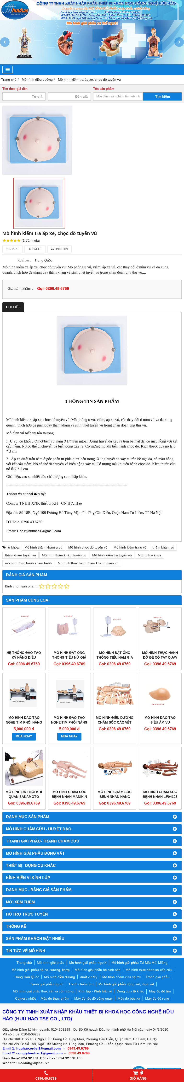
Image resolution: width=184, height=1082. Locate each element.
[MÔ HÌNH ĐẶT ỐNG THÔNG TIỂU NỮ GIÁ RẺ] (69, 629)
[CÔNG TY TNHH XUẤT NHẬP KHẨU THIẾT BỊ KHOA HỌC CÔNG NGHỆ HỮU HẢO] (92, 19)
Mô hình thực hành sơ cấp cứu (149, 970)
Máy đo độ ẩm (160, 991)
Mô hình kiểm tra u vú (130, 547)
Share (13, 249)
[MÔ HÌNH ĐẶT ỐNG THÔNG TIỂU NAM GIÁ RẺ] (115, 629)
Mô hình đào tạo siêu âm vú (160, 720)
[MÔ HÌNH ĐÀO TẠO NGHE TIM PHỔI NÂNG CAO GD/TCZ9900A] (69, 694)
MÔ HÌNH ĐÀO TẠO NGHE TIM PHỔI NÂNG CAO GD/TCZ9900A (69, 722)
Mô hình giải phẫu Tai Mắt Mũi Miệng (139, 963)
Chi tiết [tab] (13, 307)
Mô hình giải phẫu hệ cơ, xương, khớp (41, 970)
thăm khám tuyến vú (20, 555)
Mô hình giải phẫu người (87, 963)
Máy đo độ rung (157, 998)
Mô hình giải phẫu (50, 963)
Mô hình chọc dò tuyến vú (88, 547)
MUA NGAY (24, 736)
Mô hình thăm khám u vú (43, 547)
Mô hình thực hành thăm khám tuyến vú (88, 563)
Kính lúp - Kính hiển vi (95, 991)
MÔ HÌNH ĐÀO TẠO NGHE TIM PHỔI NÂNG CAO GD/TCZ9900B (24, 722)
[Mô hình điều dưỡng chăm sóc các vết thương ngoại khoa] (115, 694)
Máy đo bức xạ (129, 998)
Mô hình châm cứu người (121, 977)
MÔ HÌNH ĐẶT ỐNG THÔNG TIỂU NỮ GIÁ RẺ (69, 657)
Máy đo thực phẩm (55, 998)
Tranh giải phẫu (157, 977)
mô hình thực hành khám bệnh (28, 563)
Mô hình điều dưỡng (59, 977)
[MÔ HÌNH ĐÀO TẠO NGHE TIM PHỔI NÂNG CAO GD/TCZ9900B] (24, 694)
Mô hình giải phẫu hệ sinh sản (98, 970)
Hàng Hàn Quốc (27, 977)
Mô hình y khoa (149, 555)
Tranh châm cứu (81, 984)
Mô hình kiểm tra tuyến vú (112, 555)
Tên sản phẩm (103, 89)
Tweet (36, 249)
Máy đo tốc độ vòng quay (93, 998)
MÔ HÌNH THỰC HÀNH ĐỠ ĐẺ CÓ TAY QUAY (160, 655)
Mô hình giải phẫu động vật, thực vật (126, 984)
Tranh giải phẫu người (46, 984)
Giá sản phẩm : (20, 288)
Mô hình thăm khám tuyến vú (64, 555)
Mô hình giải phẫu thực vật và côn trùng (43, 991)
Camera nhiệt (25, 998)
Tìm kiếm (162, 96)
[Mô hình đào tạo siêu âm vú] (160, 694)
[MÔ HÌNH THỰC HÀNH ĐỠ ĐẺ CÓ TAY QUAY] (160, 629)
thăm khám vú (163, 547)
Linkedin (61, 249)
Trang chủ (24, 963)
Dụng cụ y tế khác (130, 991)
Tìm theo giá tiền (15, 89)
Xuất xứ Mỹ (88, 977)
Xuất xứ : (24, 260)
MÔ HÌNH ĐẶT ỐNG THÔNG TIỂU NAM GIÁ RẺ (115, 657)
